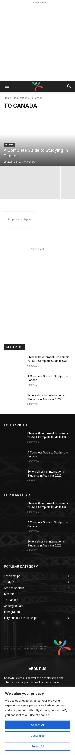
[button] (6, 86)
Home (7, 98)
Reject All (37, 746)
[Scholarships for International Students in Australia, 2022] (14, 400)
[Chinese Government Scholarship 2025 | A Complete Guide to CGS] (14, 362)
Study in (9, 145)
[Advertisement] (37, 41)
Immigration (20, 98)
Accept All (37, 725)
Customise (38, 735)
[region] (37, 721)
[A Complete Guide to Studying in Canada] (37, 139)
